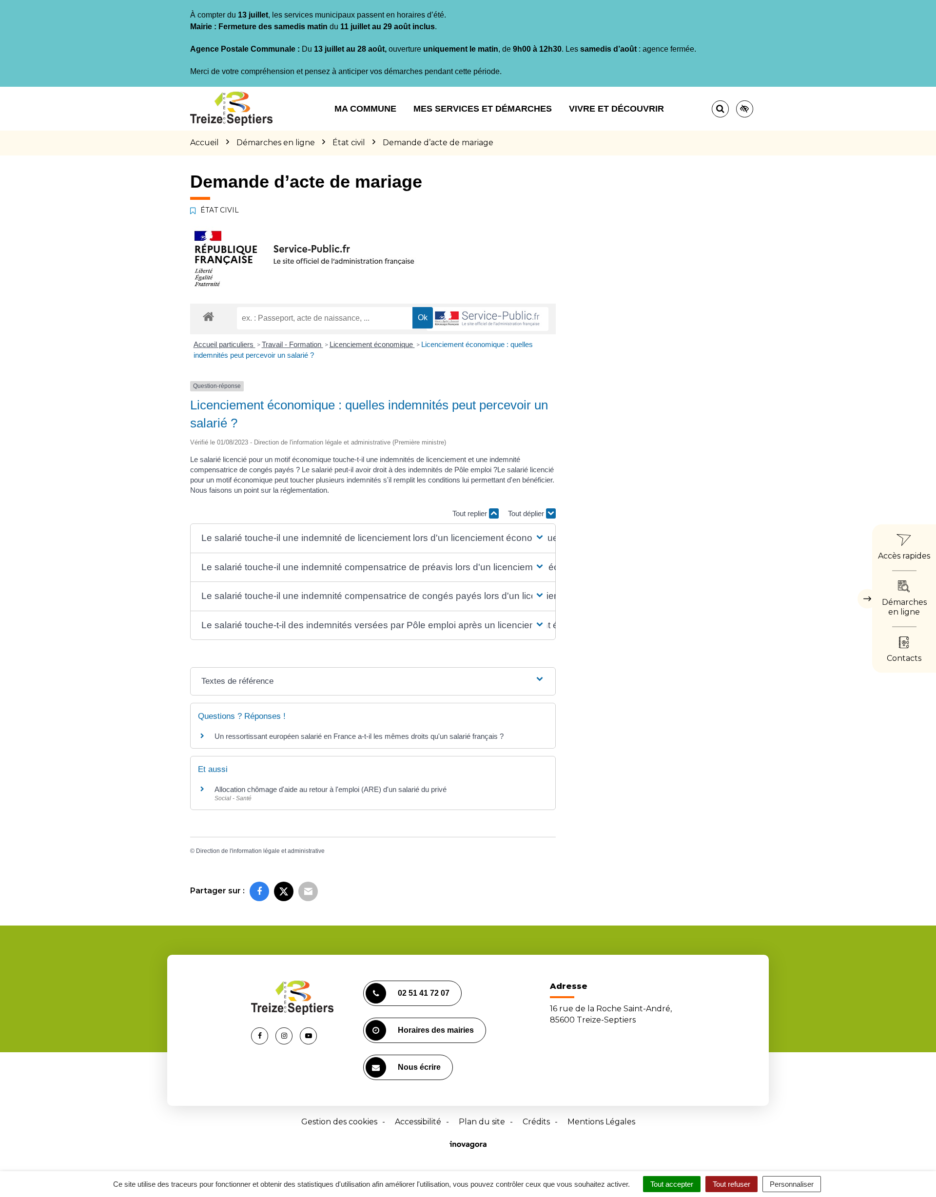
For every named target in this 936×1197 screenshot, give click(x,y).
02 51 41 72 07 (423, 993)
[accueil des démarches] (208, 316)
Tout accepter (671, 1184)
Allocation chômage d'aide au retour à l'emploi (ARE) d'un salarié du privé (330, 789)
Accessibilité (418, 1121)
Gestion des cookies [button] (339, 1121)
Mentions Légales (601, 1121)
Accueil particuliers (224, 344)
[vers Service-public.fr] (487, 319)
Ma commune (365, 109)
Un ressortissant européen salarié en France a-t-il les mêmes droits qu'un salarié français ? (359, 736)
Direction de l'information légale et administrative (260, 851)
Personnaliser (792, 1184)
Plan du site (482, 1121)
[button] (372, 538)
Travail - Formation (292, 344)
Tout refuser (731, 1184)
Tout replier (470, 513)
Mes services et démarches (482, 109)
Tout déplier (527, 513)
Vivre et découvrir (616, 109)
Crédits (536, 1121)
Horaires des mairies (436, 1030)
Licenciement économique (372, 344)
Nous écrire (419, 1067)
